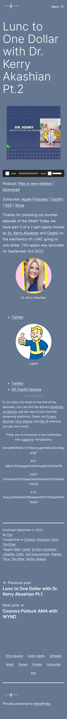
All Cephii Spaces (26, 389)
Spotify (57, 199)
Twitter (17, 317)
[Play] (7, 173)
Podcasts (43, 539)
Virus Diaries (23, 421)
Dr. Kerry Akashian (23, 233)
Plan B (43, 421)
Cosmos (29, 539)
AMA (17, 549)
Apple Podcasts (35, 199)
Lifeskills (8, 554)
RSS (8, 205)
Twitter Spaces (36, 559)
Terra (54, 539)
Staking (56, 554)
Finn (10, 534)
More (19, 205)
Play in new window (35, 183)
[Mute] (49, 173)
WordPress (42, 703)
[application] (33, 173)
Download (11, 189)
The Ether (9, 544)
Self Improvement (37, 554)
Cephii (52, 233)
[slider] (58, 173)
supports (28, 439)
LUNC (20, 554)
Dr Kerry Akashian (44, 549)
